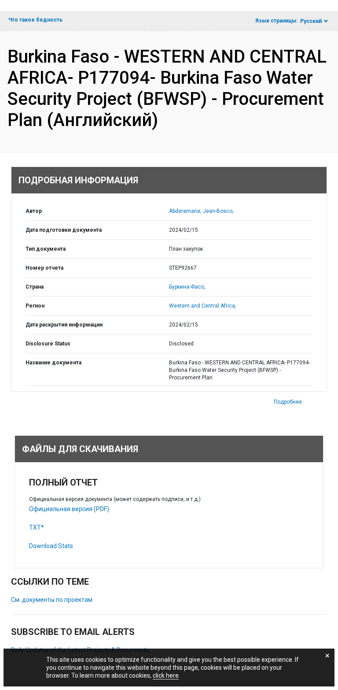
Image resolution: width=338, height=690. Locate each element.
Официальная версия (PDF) (69, 508)
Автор (34, 211)
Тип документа (46, 249)
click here (166, 675)
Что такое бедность (35, 20)
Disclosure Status (48, 344)
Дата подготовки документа (64, 230)
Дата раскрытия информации (64, 325)
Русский (311, 21)
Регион (35, 306)
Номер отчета (44, 268)
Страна (35, 287)
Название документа (53, 363)
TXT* (36, 527)
